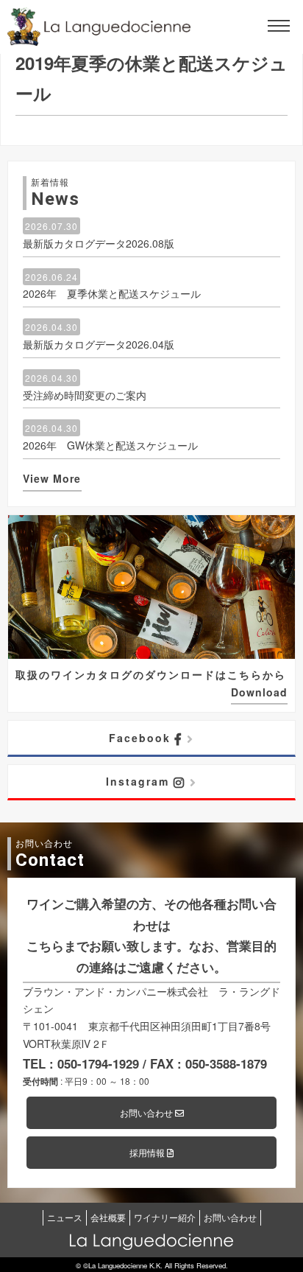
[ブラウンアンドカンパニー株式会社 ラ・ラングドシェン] (99, 26)
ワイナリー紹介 (165, 1217)
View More (52, 478)
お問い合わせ (147, 1112)
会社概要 (108, 1217)
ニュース (64, 1217)
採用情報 (148, 1152)
